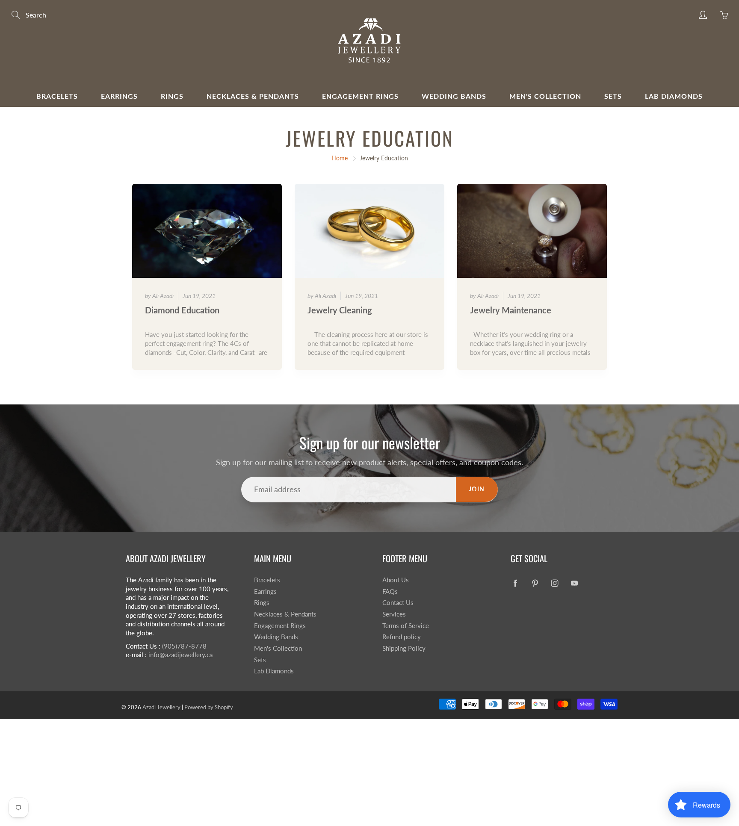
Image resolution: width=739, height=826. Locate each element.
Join (477, 489)
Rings (172, 96)
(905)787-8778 (184, 646)
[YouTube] (574, 583)
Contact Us (398, 602)
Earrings (119, 96)
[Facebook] (515, 583)
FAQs (390, 591)
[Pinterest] (534, 583)
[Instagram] (554, 583)
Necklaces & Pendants (253, 96)
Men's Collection (545, 96)
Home (339, 158)
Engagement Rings (360, 96)
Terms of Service (405, 625)
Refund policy (401, 636)
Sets (613, 96)
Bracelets (57, 96)
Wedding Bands (454, 96)
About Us (395, 580)
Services (394, 614)
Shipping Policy (404, 648)
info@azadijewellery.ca (180, 654)
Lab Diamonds (674, 96)
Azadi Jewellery (161, 707)
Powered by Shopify (208, 707)
